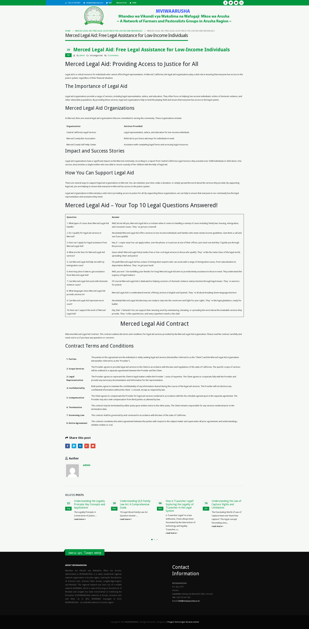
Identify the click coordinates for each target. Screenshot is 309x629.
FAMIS (134, 3)
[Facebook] (225, 2)
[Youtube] (236, 2)
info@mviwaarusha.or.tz (94, 3)
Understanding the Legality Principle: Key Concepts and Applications (89, 504)
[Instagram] (241, 2)
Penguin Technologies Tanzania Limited (183, 622)
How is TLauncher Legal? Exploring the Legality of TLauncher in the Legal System (180, 505)
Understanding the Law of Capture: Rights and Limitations (226, 504)
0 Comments (113, 55)
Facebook (67, 446)
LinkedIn (80, 446)
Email (93, 446)
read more (79, 519)
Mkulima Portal (121, 3)
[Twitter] (231, 2)
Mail (110, 3)
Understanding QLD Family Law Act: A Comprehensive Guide (135, 504)
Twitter (74, 446)
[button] (152, 539)
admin (82, 55)
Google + (86, 446)
